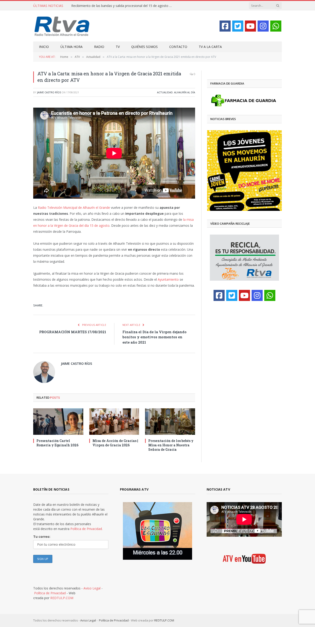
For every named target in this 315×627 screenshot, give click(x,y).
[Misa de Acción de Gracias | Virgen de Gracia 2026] (114, 421)
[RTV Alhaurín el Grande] (62, 26)
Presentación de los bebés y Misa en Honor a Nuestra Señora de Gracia (170, 445)
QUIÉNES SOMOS (144, 46)
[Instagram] (263, 26)
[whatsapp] (275, 26)
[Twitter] (237, 26)
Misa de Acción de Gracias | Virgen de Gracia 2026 (115, 443)
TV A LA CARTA (210, 46)
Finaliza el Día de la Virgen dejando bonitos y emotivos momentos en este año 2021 (154, 337)
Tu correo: (41, 536)
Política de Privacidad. (86, 529)
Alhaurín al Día (184, 92)
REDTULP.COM (61, 598)
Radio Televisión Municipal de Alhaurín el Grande (74, 207)
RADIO (99, 46)
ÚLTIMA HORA (71, 46)
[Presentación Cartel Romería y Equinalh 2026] (58, 421)
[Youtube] (250, 26)
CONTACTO (178, 46)
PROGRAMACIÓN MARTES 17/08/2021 (72, 332)
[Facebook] (225, 26)
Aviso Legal (92, 588)
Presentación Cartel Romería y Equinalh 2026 (57, 443)
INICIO (44, 46)
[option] (237, 170)
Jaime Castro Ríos (49, 92)
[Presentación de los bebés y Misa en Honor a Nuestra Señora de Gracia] (170, 421)
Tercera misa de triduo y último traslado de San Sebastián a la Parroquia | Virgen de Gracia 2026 (123, 6)
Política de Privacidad (50, 593)
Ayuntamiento (168, 279)
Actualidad (165, 92)
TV (118, 46)
